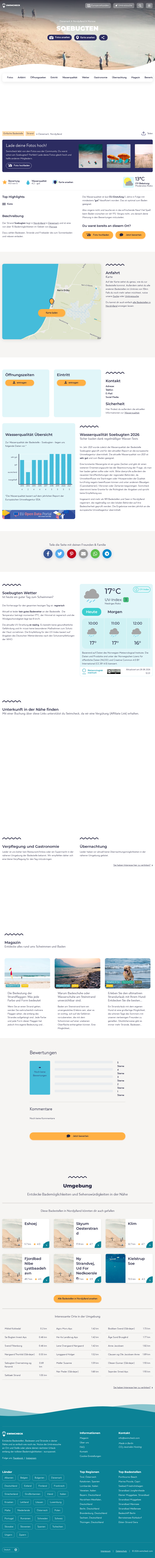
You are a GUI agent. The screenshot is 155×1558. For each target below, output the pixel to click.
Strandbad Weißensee (130, 1509)
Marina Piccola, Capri (129, 1481)
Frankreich (59, 1486)
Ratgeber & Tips (13, 986)
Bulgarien (39, 1478)
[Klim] (115, 1222)
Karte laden (52, 313)
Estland (27, 1486)
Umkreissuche (132, 296)
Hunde (138, 982)
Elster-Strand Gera (128, 1522)
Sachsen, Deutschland (91, 1518)
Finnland (42, 1486)
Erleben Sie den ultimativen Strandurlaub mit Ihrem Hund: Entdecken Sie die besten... (127, 997)
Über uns (84, 1442)
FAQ (82, 1447)
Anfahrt (22, 77)
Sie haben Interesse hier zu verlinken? (132, 865)
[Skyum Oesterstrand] (64, 1222)
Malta (7, 1510)
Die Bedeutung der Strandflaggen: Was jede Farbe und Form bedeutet (24, 997)
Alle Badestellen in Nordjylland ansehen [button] (77, 1299)
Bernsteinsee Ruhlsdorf (130, 1518)
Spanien (41, 1527)
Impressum (105, 1551)
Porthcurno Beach (128, 1477)
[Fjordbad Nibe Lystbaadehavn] (12, 1257)
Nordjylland (79, 21)
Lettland (24, 1502)
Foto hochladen (21, 165)
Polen (57, 1510)
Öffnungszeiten (38, 77)
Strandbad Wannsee (129, 1504)
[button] (98, 5)
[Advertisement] (77, 106)
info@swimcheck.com (129, 1438)
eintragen (21, 383)
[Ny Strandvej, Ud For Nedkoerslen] (64, 1257)
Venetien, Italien (88, 1490)
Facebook (18, 1458)
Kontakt (84, 1452)
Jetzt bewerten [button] (133, 235)
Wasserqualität (69, 77)
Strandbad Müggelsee (130, 1500)
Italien (63, 1494)
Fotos (10, 77)
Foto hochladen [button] (100, 235)
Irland (50, 1494)
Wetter (85, 77)
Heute (91, 612)
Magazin (135, 77)
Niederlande (23, 1510)
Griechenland (11, 1494)
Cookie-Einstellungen (90, 1456)
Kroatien (9, 1502)
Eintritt (54, 77)
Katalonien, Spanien (90, 1481)
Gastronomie (100, 77)
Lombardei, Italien (89, 1486)
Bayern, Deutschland (90, 1495)
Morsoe (91, 21)
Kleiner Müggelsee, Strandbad (134, 1495)
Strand (25, 986)
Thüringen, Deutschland (92, 1522)
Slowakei (9, 1527)
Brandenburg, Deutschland (93, 1513)
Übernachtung (119, 77)
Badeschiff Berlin (127, 1513)
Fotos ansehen (62, 37)
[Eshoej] (12, 1222)
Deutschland (127, 982)
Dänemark (65, 21)
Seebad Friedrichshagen (131, 1486)
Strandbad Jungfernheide (132, 1490)
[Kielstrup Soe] (115, 1257)
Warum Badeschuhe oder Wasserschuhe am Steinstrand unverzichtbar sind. (77, 997)
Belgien (24, 1478)
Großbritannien (32, 1494)
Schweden (42, 1518)
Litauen (39, 1502)
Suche (116, 296)
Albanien (9, 1478)
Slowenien (25, 1527)
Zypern (22, 1535)
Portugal (9, 1518)
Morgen (115, 612)
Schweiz (59, 1518)
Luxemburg (55, 1502)
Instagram (31, 1458)
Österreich (42, 1510)
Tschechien (57, 1527)
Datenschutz (121, 1551)
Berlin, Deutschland (89, 1509)
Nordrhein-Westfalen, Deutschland (91, 1502)
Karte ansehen (87, 37)
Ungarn (8, 1535)
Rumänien (25, 1518)
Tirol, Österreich (88, 1477)
